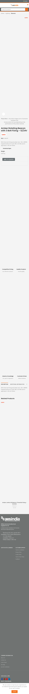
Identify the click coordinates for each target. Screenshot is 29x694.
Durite (14, 507)
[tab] (4, 384)
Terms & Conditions (20, 550)
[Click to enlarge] (3, 114)
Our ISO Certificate (5, 667)
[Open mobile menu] (1, 5)
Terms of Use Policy (20, 556)
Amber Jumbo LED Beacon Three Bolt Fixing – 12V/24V (14, 503)
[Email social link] (6, 164)
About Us (3, 657)
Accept (14, 691)
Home (2, 13)
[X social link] (3, 1)
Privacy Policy (18, 552)
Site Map (3, 664)
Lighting (7, 13)
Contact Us (3, 660)
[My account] (24, 5)
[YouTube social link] (7, 1)
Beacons (13, 13)
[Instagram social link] (5, 1)
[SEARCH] (26, 9)
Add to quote (9, 159)
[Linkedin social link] (9, 1)
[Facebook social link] (2, 1)
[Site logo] (14, 5)
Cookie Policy (18, 554)
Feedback (18, 559)
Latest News (4, 662)
